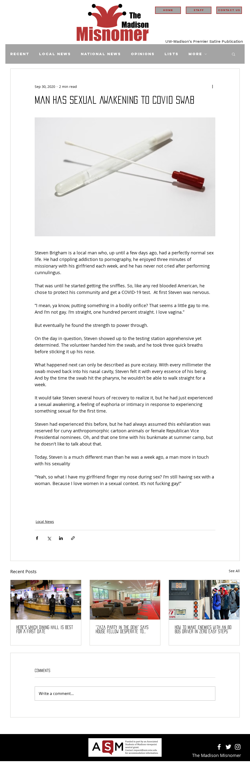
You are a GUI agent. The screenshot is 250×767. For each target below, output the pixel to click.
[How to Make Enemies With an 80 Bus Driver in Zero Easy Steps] (204, 600)
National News (101, 54)
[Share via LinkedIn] (61, 538)
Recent (19, 54)
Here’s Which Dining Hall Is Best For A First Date (44, 629)
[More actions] (212, 86)
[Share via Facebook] (37, 538)
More (195, 54)
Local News (55, 54)
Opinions (143, 54)
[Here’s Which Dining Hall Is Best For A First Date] (45, 600)
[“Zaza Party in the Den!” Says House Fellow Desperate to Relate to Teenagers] (125, 600)
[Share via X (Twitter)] (49, 538)
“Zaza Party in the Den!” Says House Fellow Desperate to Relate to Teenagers (122, 630)
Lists (172, 54)
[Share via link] (73, 538)
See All (234, 571)
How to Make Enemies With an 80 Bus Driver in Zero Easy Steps (203, 629)
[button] (233, 54)
